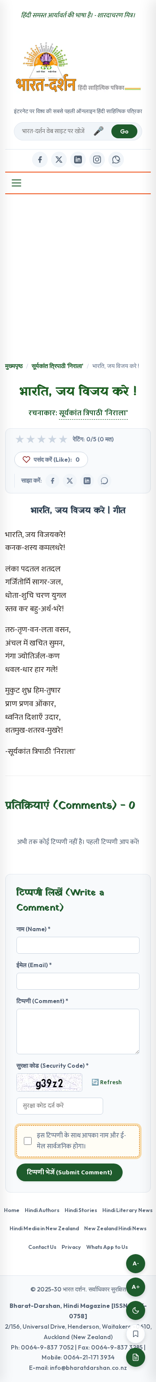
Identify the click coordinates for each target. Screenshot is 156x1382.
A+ (136, 1286)
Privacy (71, 1246)
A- (136, 1263)
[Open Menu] (16, 182)
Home (12, 1209)
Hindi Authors (42, 1209)
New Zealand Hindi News (115, 1228)
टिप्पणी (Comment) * (42, 1001)
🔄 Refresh (106, 1082)
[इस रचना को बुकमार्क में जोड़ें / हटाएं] (135, 1333)
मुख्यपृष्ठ (14, 366)
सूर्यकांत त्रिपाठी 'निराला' (57, 366)
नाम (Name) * (33, 929)
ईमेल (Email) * (34, 965)
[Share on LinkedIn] (87, 481)
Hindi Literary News (127, 1209)
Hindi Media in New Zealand (44, 1228)
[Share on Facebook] (52, 481)
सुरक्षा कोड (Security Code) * (52, 1065)
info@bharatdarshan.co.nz (88, 1368)
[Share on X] (70, 481)
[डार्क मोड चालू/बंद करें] (135, 1310)
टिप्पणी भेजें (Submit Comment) (69, 1172)
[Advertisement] (78, 279)
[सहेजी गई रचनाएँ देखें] (135, 1357)
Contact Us (42, 1246)
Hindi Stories (81, 1209)
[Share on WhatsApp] (104, 481)
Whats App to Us (107, 1246)
